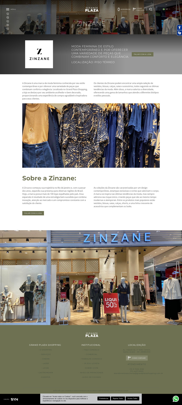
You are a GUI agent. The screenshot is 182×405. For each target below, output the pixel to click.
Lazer (46, 363)
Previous (31, 135)
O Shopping (46, 350)
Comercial (91, 354)
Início (86, 29)
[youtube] (8, 21)
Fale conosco (91, 350)
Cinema (46, 359)
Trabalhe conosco (91, 359)
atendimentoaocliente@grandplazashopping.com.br (138, 373)
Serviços (46, 354)
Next (150, 135)
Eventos (45, 377)
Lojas (46, 368)
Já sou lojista (91, 363)
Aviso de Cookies (91, 377)
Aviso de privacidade (91, 372)
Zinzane (28, 188)
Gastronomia (46, 372)
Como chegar (139, 358)
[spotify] (8, 25)
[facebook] (8, 13)
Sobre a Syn (91, 368)
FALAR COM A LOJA (142, 54)
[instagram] (8, 17)
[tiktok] (8, 28)
